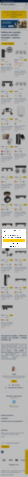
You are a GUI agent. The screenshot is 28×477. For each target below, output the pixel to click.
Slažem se (14, 241)
